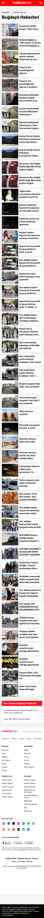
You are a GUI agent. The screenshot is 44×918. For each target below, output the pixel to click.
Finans (26, 757)
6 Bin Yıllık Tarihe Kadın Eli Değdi (17, 719)
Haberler (5, 746)
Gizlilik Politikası (29, 783)
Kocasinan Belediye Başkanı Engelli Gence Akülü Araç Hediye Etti (21, 711)
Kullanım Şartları (30, 780)
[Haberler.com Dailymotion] (28, 830)
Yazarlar (27, 764)
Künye (29, 739)
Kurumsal (27, 776)
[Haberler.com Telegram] (23, 830)
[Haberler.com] (9, 731)
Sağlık (26, 750)
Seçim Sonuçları (8, 787)
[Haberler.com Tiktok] (18, 830)
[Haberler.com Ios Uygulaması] (7, 842)
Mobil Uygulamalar (30, 804)
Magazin (5, 757)
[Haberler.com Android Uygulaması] (18, 842)
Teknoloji (27, 753)
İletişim (21, 739)
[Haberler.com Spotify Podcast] (33, 824)
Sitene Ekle (28, 811)
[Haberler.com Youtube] (13, 830)
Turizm (26, 760)
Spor (3, 753)
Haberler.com (7, 776)
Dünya (4, 770)
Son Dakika (6, 760)
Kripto (4, 764)
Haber (14, 861)
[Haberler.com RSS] (4, 830)
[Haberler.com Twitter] (13, 824)
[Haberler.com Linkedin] (23, 824)
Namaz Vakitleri (7, 783)
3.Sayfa (4, 767)
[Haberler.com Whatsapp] (28, 824)
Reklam (14, 739)
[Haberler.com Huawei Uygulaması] (29, 842)
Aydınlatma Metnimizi (21, 913)
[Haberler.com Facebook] (9, 824)
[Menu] (3, 2)
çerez (4, 909)
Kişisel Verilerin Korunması (29, 791)
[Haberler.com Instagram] (18, 824)
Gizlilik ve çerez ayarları (11, 866)
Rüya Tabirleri (7, 793)
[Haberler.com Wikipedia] (9, 830)
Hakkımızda (5, 739)
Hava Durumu (7, 780)
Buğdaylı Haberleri (19, 12)
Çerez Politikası (29, 787)
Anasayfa (5, 12)
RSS (25, 808)
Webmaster (28, 801)
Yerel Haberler (29, 767)
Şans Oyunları (7, 790)
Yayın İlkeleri (38, 739)
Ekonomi (5, 750)
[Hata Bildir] (23, 866)
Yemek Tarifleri (7, 797)
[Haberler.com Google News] (4, 824)
